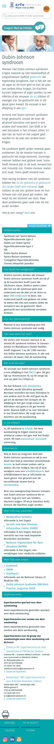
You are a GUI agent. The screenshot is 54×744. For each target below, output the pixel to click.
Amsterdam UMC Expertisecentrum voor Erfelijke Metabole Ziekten (25, 679)
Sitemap (30, 730)
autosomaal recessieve (34, 438)
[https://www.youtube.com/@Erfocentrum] (19, 739)
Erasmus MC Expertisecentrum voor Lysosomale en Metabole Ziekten (26, 649)
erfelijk (28, 428)
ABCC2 (32, 372)
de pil (33, 96)
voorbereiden (11, 484)
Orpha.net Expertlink (16, 672)
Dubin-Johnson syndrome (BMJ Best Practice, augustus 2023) (27, 586)
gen (24, 108)
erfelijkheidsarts (35, 471)
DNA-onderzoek (18, 295)
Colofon (9, 730)
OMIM (9, 569)
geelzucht (35, 77)
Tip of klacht (30, 722)
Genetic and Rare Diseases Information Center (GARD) (22, 526)
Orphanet (12, 565)
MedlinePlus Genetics (19, 517)
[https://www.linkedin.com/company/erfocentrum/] (12, 739)
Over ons (9, 722)
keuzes (7, 464)
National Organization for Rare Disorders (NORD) (24, 544)
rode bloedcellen (31, 386)
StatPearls (12, 573)
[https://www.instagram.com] (5, 739)
